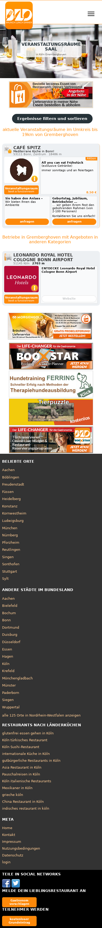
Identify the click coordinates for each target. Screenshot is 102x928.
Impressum (11, 842)
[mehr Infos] (21, 170)
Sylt (5, 579)
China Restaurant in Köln (23, 802)
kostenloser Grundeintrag (19, 920)
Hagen (7, 656)
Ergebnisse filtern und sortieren (52, 118)
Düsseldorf (11, 642)
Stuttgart (9, 571)
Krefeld (8, 671)
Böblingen (10, 477)
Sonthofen (10, 564)
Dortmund (10, 627)
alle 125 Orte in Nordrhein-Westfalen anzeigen (41, 715)
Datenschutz (12, 855)
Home (7, 828)
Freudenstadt (13, 484)
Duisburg (9, 635)
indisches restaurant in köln (25, 808)
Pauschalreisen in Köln (21, 774)
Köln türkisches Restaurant (24, 740)
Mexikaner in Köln (17, 788)
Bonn (6, 620)
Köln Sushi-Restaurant (20, 747)
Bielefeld (9, 606)
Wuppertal (11, 707)
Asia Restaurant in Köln (21, 767)
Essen (7, 649)
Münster (9, 685)
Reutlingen (11, 550)
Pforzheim (10, 542)
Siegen (8, 700)
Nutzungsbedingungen (21, 848)
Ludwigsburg (13, 521)
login (6, 862)
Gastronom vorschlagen (19, 902)
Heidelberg (11, 499)
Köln (5, 664)
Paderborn (10, 693)
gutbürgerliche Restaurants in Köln (31, 761)
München (9, 528)
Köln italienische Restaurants (26, 781)
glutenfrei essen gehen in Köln (28, 733)
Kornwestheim (14, 513)
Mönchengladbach (17, 678)
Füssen (8, 492)
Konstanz (10, 506)
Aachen (8, 470)
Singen (8, 557)
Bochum (9, 613)
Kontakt (8, 835)
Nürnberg (10, 535)
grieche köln (12, 795)
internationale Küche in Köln (26, 754)
